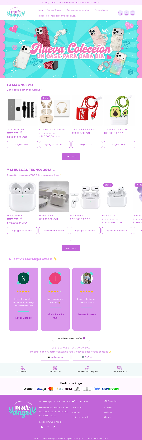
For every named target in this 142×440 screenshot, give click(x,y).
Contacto (77, 407)
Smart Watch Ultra (16, 129)
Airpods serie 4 (14, 215)
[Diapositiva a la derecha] (77, 240)
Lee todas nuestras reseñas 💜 (71, 338)
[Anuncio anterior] (8, 2)
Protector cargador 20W (116, 129)
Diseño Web (63, 439)
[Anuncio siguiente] (134, 2)
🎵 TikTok (87, 357)
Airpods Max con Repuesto (52, 129)
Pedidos (108, 412)
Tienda (107, 417)
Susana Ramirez (87, 314)
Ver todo (71, 156)
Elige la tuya (23, 144)
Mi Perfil (108, 407)
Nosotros (76, 412)
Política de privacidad (98, 438)
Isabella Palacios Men (55, 316)
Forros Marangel (49, 439)
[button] (55, 10)
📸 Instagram (55, 357)
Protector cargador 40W (84, 129)
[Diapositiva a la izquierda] (65, 240)
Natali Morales (23, 317)
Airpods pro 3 (108, 215)
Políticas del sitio (80, 417)
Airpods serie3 (46, 215)
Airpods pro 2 (76, 215)
